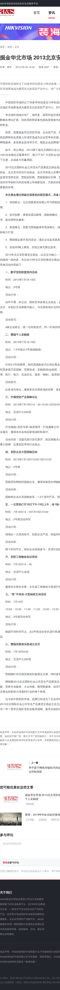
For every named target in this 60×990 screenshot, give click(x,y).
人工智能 (30, 819)
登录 (5, 862)
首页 (36, 12)
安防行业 (55, 819)
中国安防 (30, 803)
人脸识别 (42, 819)
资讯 (51, 12)
